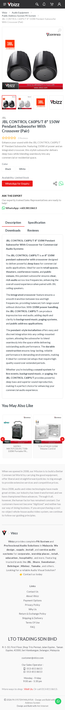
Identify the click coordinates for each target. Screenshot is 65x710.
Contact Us (32, 591)
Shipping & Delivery (32, 618)
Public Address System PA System (19, 15)
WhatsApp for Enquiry (17, 183)
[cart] (52, 4)
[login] (59, 4)
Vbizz (4, 12)
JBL (4, 117)
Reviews (33, 230)
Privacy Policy (32, 604)
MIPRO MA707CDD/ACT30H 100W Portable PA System (17, 450)
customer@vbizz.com (33, 657)
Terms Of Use (33, 622)
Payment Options (32, 600)
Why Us (33, 609)
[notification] (44, 4)
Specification (36, 222)
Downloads (13, 230)
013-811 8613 (34, 668)
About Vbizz (32, 596)
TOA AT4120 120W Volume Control (48, 447)
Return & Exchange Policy (32, 613)
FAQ (32, 626)
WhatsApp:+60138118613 (21, 207)
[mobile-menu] (5, 4)
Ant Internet (42, 706)
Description (13, 222)
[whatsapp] (61, 183)
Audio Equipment (20, 12)
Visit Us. (28, 688)
